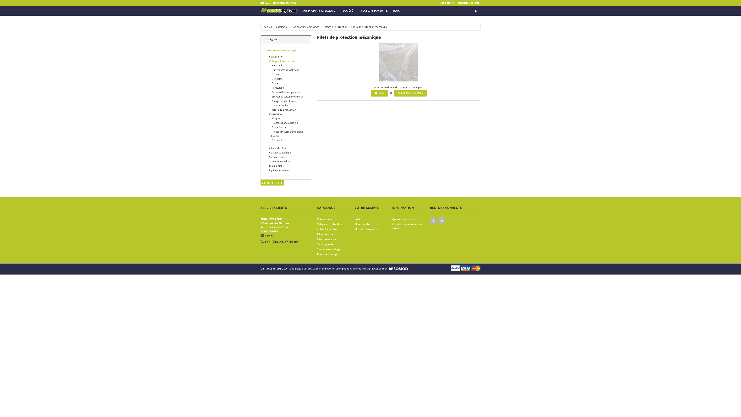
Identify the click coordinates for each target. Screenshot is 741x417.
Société (348, 10)
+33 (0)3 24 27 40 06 (411, 93)
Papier (275, 83)
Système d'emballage (280, 161)
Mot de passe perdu (367, 229)
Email (380, 93)
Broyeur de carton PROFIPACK (287, 96)
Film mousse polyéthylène (285, 70)
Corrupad (277, 140)
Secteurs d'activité (374, 10)
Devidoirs (277, 79)
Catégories (272, 39)
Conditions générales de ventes (407, 226)
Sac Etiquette (325, 244)
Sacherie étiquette (278, 157)
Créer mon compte (469, 2)
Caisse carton (276, 56)
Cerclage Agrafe (326, 239)
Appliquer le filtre (272, 183)
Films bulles (278, 65)
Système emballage (328, 249)
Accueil (268, 27)
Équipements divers (279, 170)
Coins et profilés (280, 105)
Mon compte (362, 224)
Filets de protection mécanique (369, 27)
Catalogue (282, 27)
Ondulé (275, 74)
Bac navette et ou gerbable (286, 92)
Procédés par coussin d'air (285, 123)
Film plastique (276, 166)
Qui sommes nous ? (403, 219)
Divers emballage (327, 254)
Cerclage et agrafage (280, 152)
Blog (396, 10)
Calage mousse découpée (285, 101)
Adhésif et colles (277, 148)
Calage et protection (335, 27)
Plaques (276, 118)
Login (358, 219)
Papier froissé (279, 127)
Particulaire (278, 87)
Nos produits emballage (318, 10)
